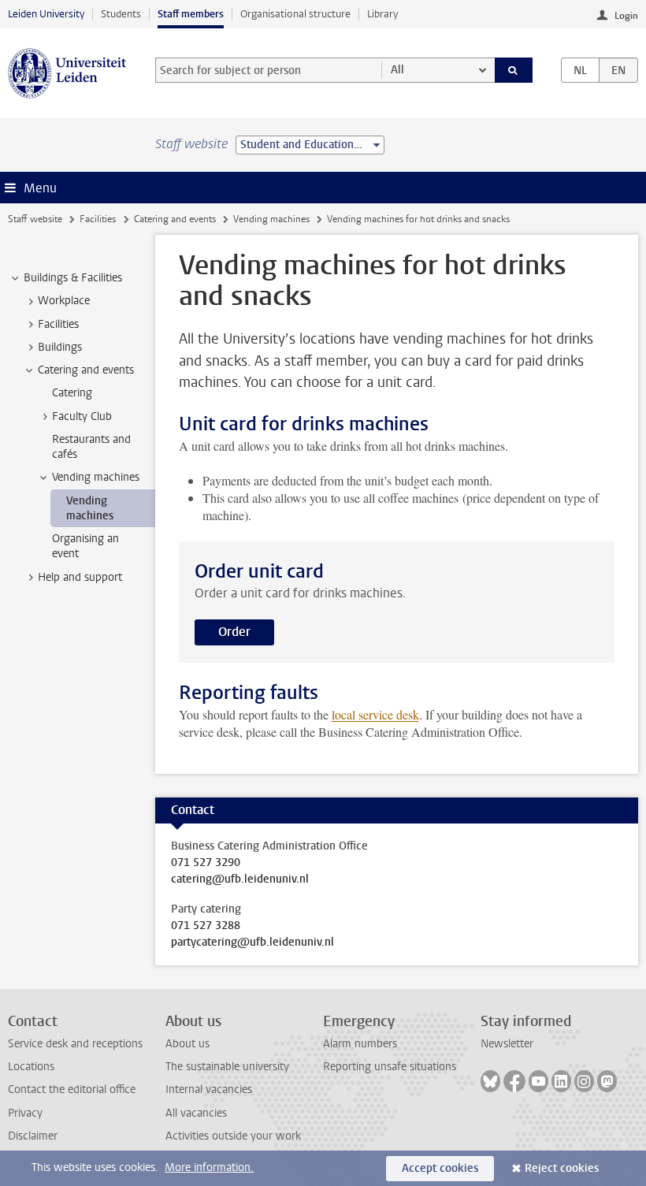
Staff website (35, 219)
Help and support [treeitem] (80, 577)
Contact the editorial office (72, 1089)
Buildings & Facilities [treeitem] (73, 277)
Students (121, 13)
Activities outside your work (233, 1135)
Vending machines (271, 219)
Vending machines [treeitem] (95, 477)
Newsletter (507, 1043)
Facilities (98, 219)
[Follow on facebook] (514, 1081)
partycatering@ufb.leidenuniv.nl (252, 942)
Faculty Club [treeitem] (82, 416)
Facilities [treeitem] (58, 324)
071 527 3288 (205, 926)
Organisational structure (295, 13)
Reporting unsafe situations (389, 1066)
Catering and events (175, 219)
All (397, 69)
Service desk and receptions (75, 1043)
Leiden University (46, 13)
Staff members (191, 13)
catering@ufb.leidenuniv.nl (240, 879)
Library (382, 13)
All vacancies (196, 1113)
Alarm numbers (360, 1043)
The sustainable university (227, 1066)
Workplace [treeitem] (64, 300)
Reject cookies (562, 1168)
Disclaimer (33, 1135)
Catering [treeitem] (72, 392)
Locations (31, 1066)
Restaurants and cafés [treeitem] (91, 447)
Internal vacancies (208, 1089)
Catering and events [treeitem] (86, 369)
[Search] (514, 70)
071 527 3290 (205, 863)
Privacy (25, 1113)
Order (234, 631)
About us (187, 1043)
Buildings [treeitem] (60, 347)
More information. (209, 1167)
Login (626, 15)
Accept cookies (440, 1168)
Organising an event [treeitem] (85, 546)
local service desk (375, 714)
